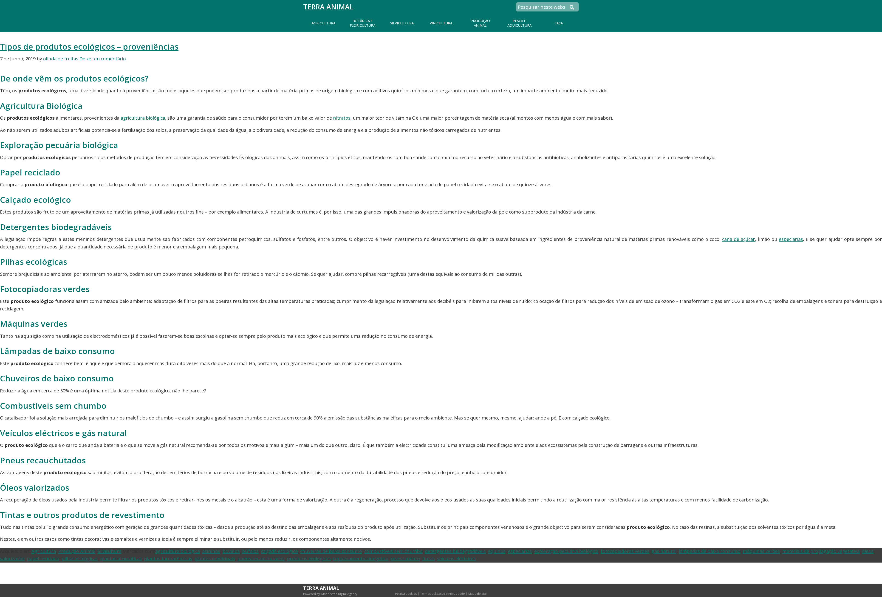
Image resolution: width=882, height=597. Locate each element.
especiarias (791, 239)
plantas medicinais (215, 558)
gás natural (664, 551)
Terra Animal (328, 6)
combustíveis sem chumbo (393, 551)
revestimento (405, 558)
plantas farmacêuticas (168, 558)
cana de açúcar (738, 239)
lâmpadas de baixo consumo (710, 551)
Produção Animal (76, 551)
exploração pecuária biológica (566, 551)
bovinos (231, 551)
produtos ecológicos (309, 558)
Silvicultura (110, 551)
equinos (497, 551)
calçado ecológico (279, 551)
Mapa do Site (477, 593)
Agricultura (43, 551)
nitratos (342, 118)
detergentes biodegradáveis (455, 551)
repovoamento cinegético (360, 558)
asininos (211, 551)
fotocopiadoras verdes (625, 551)
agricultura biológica (143, 118)
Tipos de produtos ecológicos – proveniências (89, 46)
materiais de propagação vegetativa (821, 551)
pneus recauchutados (261, 558)
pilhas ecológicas (80, 558)
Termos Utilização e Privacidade (442, 593)
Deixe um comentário (102, 59)
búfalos (250, 551)
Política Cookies (406, 593)
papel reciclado (43, 558)
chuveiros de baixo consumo (331, 551)
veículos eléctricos (456, 558)
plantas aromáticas (121, 558)
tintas (428, 558)
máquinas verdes (761, 551)
